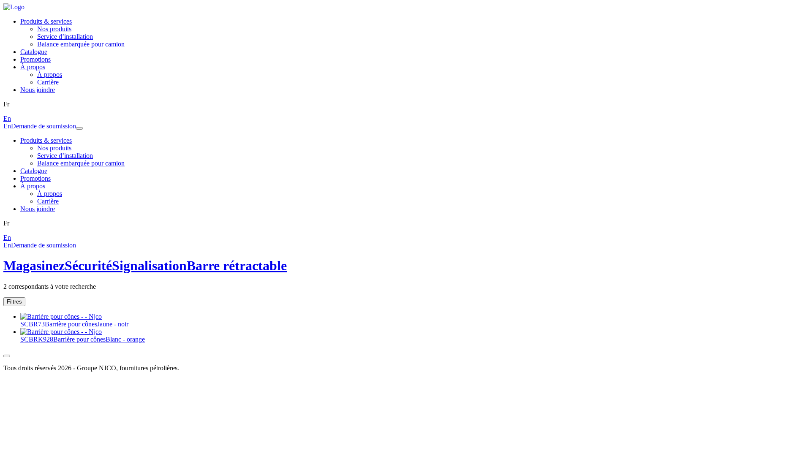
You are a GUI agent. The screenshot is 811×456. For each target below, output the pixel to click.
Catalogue (33, 51)
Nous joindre (37, 89)
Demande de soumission (43, 126)
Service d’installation (65, 36)
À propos (32, 67)
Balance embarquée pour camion (81, 44)
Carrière (48, 82)
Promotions (35, 59)
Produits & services (46, 21)
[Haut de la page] (6, 356)
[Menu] (79, 128)
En (7, 118)
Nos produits (54, 29)
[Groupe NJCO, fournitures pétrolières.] (13, 7)
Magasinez (34, 265)
